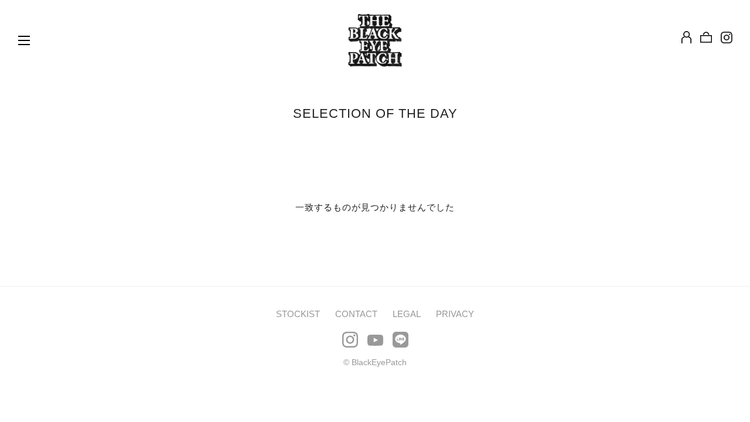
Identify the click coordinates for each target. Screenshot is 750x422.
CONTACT (356, 314)
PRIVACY (455, 314)
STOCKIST (298, 314)
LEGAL (407, 314)
